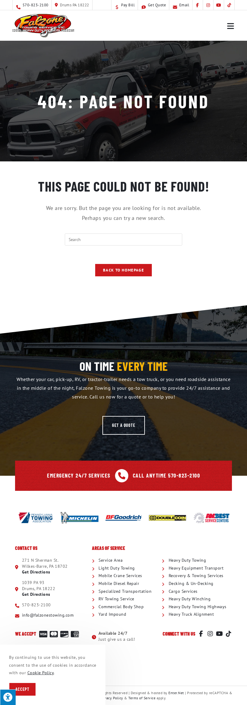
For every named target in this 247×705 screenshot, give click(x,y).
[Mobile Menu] (231, 25)
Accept (22, 689)
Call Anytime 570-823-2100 (166, 475)
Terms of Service (141, 698)
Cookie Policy (40, 672)
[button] (123, 425)
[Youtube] (220, 634)
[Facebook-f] (201, 634)
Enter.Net (176, 693)
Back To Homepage (123, 270)
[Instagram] (210, 634)
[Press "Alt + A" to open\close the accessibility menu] (8, 697)
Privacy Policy (111, 698)
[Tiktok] (229, 634)
